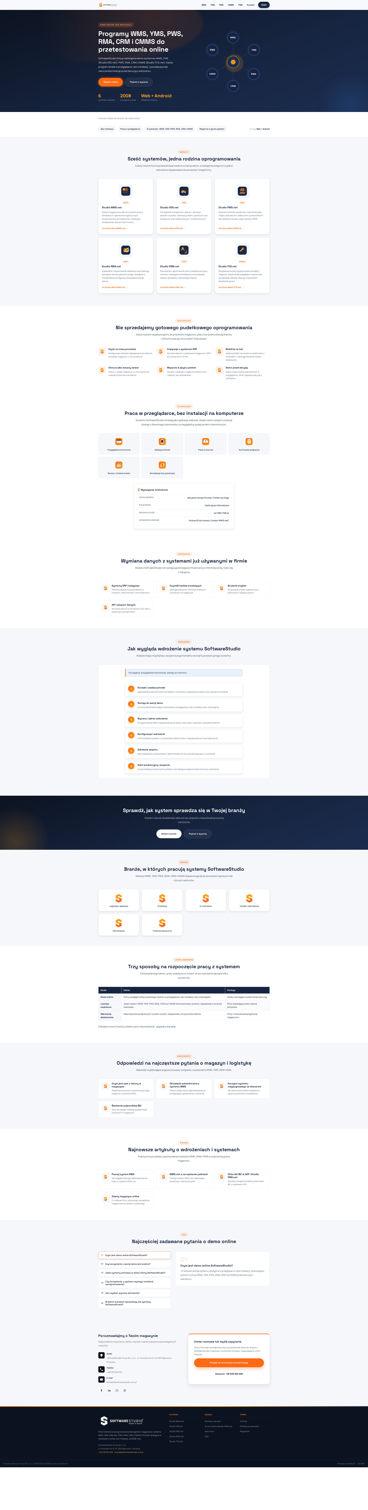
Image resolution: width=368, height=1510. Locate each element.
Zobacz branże (169, 833)
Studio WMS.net (176, 1421)
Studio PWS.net (176, 1431)
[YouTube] (117, 1391)
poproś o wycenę (165, 1026)
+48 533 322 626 (114, 1372)
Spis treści (209, 1431)
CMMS (231, 5)
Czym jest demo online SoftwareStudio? (124, 1255)
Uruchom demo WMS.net (113, 228)
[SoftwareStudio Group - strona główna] (108, 5)
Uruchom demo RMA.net (113, 287)
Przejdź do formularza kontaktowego (229, 1362)
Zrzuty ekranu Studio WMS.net (218, 1426)
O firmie (243, 1421)
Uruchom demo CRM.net (171, 287)
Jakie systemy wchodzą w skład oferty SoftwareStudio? (133, 1272)
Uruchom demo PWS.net (230, 228)
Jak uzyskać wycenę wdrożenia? (120, 1293)
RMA (221, 5)
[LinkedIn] (109, 1391)
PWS (240, 5)
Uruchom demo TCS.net (229, 287)
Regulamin (245, 1431)
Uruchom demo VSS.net (171, 228)
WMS (204, 5)
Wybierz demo (110, 82)
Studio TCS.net (176, 1441)
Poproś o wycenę (139, 82)
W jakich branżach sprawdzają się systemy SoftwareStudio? (126, 1303)
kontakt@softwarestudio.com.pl (122, 1382)
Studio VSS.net (176, 1426)
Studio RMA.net (176, 1436)
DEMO (264, 5)
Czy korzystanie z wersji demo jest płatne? (126, 1264)
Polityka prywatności (249, 1426)
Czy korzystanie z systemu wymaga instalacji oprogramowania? (127, 1283)
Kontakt (251, 5)
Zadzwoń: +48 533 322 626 (229, 1374)
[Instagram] (125, 1391)
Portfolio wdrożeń (213, 1421)
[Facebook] (101, 1391)
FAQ (206, 1436)
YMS (213, 5)
